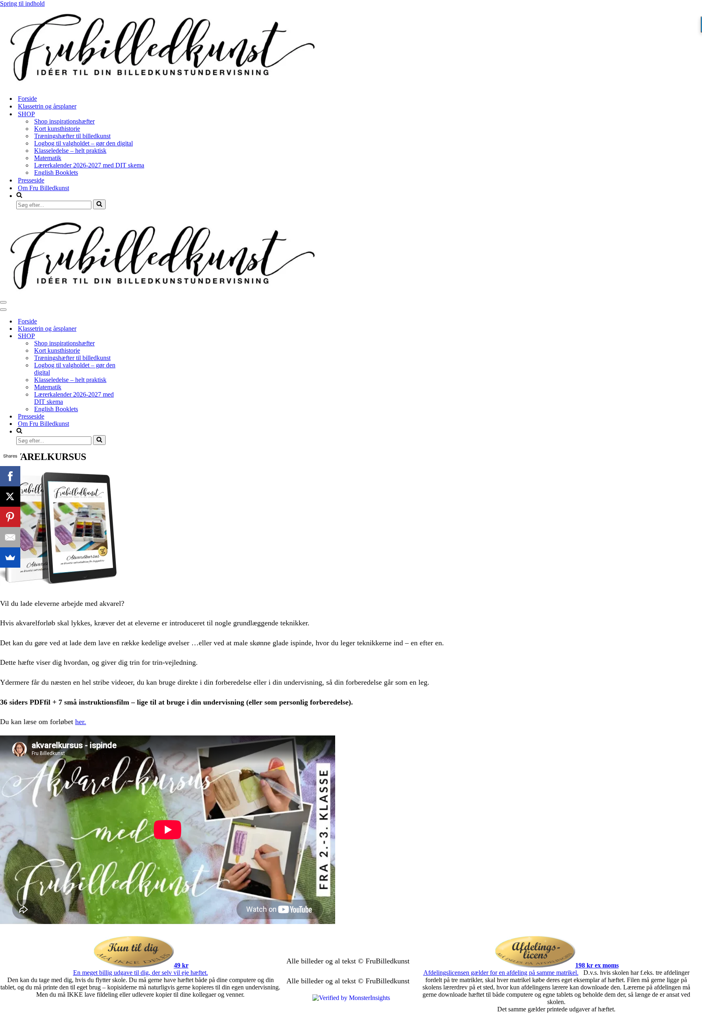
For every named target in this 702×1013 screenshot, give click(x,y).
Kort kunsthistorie (57, 128)
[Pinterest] (10, 517)
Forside (27, 98)
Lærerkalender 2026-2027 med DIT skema (89, 165)
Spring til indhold (22, 3)
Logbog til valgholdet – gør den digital (83, 143)
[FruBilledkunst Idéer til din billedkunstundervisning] (162, 84)
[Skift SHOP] (142, 336)
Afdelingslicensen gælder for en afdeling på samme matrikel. (500, 972)
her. (80, 722)
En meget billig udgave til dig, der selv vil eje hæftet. (140, 972)
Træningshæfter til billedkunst (72, 135)
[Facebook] (10, 476)
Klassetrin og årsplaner (47, 106)
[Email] (10, 537)
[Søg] (99, 204)
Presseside (31, 180)
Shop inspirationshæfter (64, 121)
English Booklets (56, 172)
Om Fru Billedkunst (43, 187)
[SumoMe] (10, 557)
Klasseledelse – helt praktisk (70, 150)
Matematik (47, 157)
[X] (10, 496)
